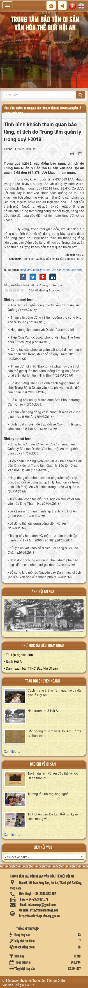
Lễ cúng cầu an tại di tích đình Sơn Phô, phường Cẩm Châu (44, 401)
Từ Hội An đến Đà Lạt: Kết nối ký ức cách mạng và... (53, 816)
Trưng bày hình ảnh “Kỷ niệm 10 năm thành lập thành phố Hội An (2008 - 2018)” (42, 537)
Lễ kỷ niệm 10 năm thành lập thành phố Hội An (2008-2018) (42, 513)
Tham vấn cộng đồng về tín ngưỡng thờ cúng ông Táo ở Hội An (44, 319)
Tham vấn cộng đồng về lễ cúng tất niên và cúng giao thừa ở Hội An (44, 414)
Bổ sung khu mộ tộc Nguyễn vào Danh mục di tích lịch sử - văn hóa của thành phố (44, 574)
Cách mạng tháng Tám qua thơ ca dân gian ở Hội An (55, 692)
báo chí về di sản (43, 764)
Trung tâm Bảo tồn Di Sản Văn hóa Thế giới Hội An (34, 982)
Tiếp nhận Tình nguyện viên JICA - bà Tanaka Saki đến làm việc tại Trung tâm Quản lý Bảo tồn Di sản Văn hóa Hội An (45, 465)
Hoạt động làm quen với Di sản (33, 329)
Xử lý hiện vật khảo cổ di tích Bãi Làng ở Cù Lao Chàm (43, 550)
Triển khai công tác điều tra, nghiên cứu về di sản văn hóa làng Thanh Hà (44, 501)
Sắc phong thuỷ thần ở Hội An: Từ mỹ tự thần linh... (54, 733)
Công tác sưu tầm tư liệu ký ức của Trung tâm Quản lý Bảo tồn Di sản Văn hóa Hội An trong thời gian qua (43, 448)
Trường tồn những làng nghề (48, 793)
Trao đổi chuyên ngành (42, 681)
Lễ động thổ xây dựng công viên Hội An (37, 523)
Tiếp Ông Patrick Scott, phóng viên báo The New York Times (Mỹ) (44, 339)
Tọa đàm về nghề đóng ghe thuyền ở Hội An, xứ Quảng (43, 307)
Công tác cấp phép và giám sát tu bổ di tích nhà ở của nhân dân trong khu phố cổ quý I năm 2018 (45, 351)
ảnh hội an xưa (43, 592)
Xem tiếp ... (12, 751)
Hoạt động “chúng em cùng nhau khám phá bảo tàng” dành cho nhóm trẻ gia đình (43, 562)
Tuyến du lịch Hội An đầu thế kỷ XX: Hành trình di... (53, 775)
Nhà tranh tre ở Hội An (44, 710)
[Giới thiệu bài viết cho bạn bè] (66, 153)
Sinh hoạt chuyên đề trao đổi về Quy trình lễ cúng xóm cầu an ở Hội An (44, 426)
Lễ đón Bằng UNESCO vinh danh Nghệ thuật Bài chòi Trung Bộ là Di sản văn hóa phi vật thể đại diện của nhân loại (44, 387)
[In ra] (72, 153)
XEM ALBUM (44, 617)
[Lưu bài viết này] (80, 153)
